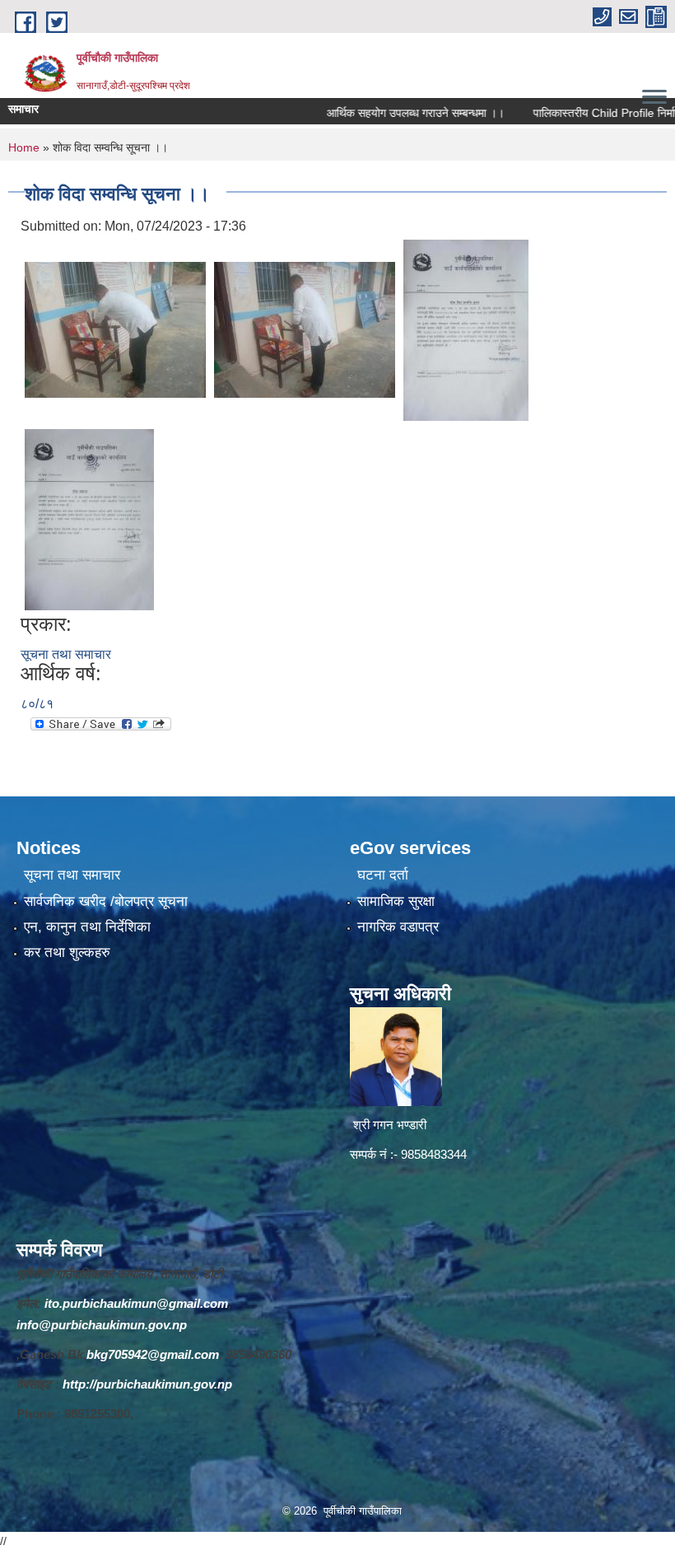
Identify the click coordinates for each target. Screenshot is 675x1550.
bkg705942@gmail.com (152, 1354)
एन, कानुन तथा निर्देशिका (87, 927)
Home (24, 147)
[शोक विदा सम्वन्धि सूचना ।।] (115, 329)
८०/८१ (37, 704)
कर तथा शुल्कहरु (67, 952)
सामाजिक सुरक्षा (396, 901)
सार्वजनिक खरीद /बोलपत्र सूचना (106, 901)
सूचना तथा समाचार (66, 654)
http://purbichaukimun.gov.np (147, 1384)
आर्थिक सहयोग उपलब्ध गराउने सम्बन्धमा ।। (386, 112)
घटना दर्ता (382, 875)
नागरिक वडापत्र (398, 927)
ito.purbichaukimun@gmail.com (136, 1303)
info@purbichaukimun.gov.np (101, 1325)
